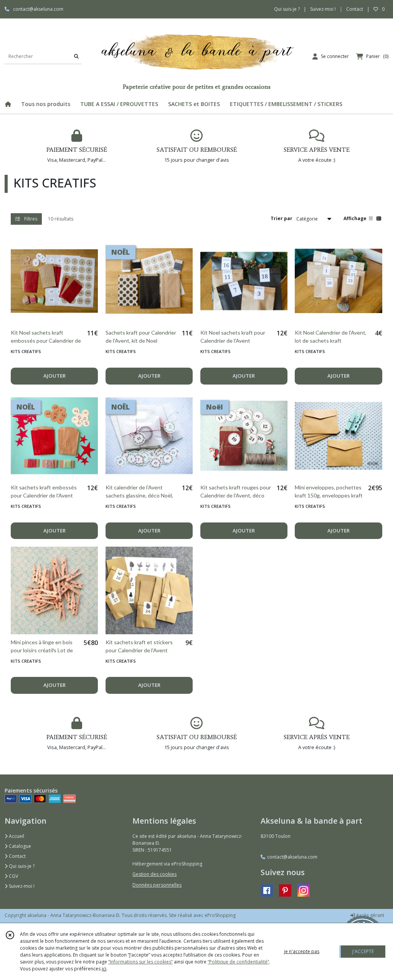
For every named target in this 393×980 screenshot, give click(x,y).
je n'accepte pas (301, 951)
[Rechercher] (76, 56)
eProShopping (220, 915)
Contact (354, 9)
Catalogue (19, 846)
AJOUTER (54, 375)
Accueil (16, 836)
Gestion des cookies (154, 874)
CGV (13, 876)
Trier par (281, 218)
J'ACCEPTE (363, 951)
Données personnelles (157, 885)
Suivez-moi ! (21, 886)
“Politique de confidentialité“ (238, 961)
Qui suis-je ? (21, 866)
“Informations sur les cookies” (140, 961)
